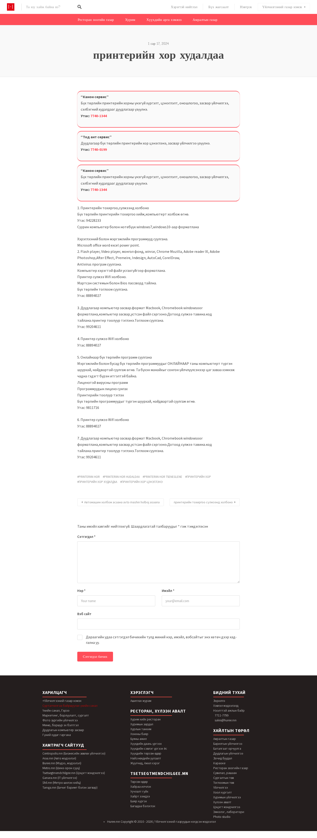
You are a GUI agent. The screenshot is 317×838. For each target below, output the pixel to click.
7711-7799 (222, 715)
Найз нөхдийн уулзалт (145, 758)
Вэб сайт (84, 614)
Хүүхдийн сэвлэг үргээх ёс (148, 748)
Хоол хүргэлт (222, 792)
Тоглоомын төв (223, 782)
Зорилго (219, 701)
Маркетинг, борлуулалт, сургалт (65, 715)
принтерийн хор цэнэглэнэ (142, 482)
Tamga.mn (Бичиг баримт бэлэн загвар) (69, 787)
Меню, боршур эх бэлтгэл (60, 725)
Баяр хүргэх (138, 801)
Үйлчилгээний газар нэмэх (282, 7)
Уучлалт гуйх (139, 791)
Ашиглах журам (140, 701)
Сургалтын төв (223, 778)
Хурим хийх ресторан (145, 719)
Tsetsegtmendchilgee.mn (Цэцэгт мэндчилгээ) (73, 773)
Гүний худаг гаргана (56, 735)
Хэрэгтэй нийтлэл (184, 7)
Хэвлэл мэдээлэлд (225, 705)
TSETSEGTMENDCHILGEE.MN (159, 773)
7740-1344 (99, 115)
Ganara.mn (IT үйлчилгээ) (59, 778)
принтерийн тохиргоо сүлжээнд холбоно (203, 502)
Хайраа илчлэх (140, 786)
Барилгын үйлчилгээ (227, 744)
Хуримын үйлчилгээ (227, 797)
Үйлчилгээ (220, 787)
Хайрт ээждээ (140, 796)
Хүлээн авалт (222, 802)
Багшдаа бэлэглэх (142, 806)
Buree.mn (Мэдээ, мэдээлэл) (61, 763)
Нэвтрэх (246, 7)
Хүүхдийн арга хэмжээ (163, 20)
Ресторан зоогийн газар (96, 20)
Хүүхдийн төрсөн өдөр (145, 753)
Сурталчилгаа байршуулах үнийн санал (69, 705)
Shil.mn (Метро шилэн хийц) (61, 782)
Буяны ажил (138, 739)
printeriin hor (89, 477)
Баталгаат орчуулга (227, 748)
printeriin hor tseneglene (163, 477)
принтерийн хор (199, 477)
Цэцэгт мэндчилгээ (226, 807)
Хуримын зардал (141, 724)
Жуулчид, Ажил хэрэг (145, 763)
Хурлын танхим (140, 729)
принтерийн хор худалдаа (98, 482)
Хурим (130, 20)
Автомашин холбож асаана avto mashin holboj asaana (122, 502)
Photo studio (221, 817)
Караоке (219, 763)
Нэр (81, 590)
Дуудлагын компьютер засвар (63, 730)
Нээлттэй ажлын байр (229, 710)
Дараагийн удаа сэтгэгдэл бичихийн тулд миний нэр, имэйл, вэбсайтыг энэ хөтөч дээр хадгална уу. (161, 640)
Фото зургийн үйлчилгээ (60, 720)
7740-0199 (99, 149)
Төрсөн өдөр (139, 782)
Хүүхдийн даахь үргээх (146, 744)
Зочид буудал (222, 758)
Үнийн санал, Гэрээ (55, 710)
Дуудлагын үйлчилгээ (228, 753)
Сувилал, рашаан (225, 773)
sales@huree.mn (225, 720)
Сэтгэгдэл (86, 536)
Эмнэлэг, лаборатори (228, 812)
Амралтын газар (205, 20)
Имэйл (168, 590)
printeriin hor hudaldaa (122, 477)
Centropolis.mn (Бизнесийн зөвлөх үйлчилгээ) (73, 753)
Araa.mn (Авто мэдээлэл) (59, 758)
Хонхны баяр (139, 734)
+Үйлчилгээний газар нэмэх (61, 701)
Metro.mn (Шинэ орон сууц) (61, 768)
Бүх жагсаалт (218, 7)
